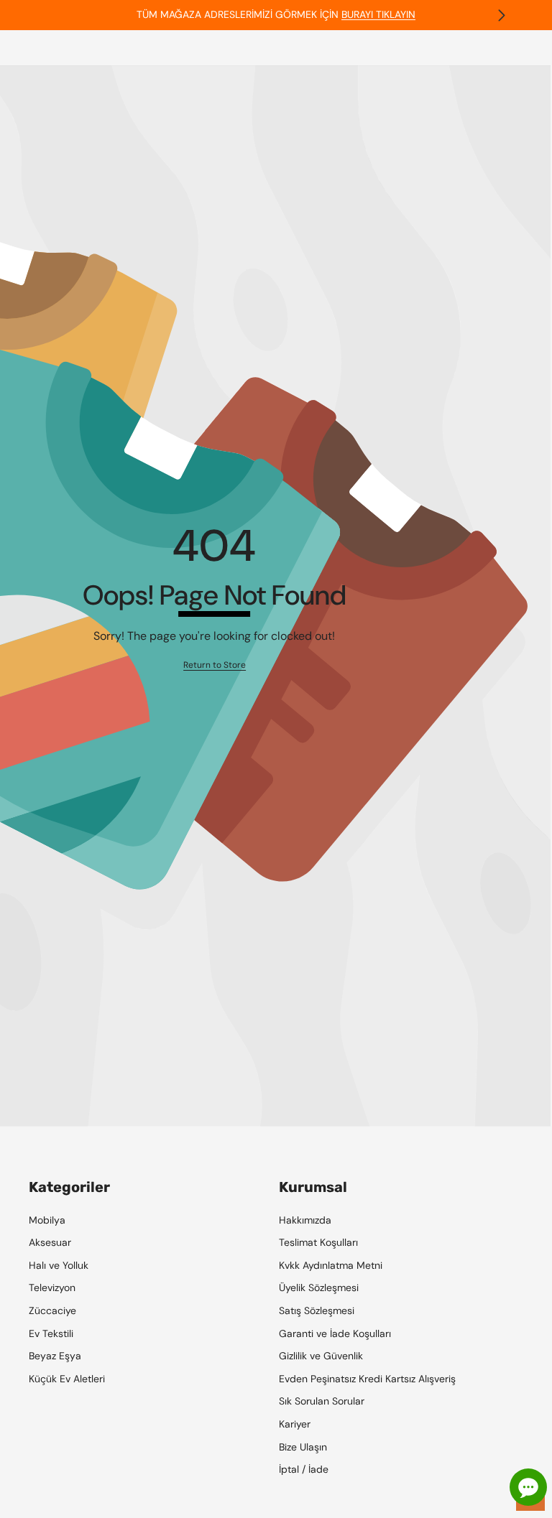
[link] (214, 665)
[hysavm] (275, 12)
